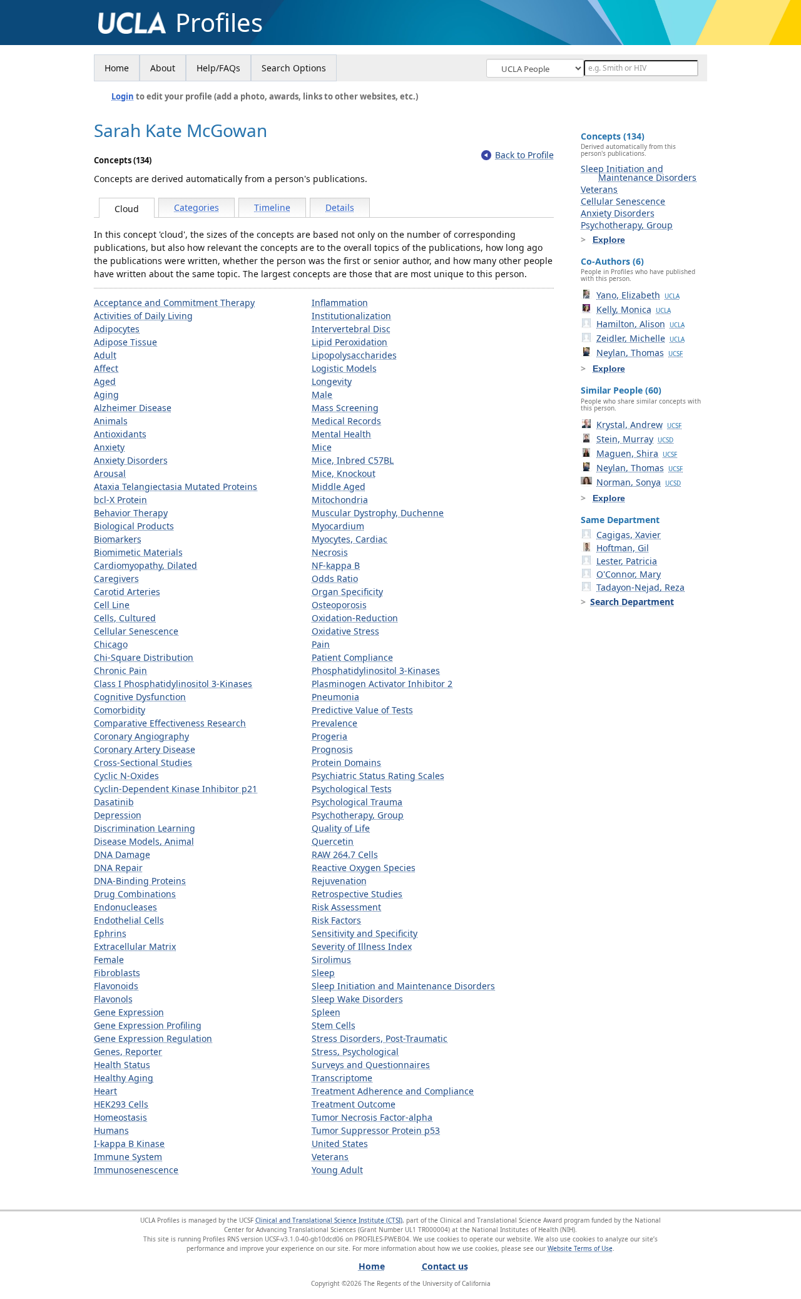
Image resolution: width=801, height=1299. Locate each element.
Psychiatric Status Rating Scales (378, 776)
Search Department (632, 602)
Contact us (445, 1266)
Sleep (323, 973)
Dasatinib (114, 802)
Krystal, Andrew (638, 424)
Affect (106, 368)
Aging (106, 394)
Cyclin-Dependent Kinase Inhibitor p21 (175, 789)
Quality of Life (341, 828)
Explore (609, 240)
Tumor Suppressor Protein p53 (376, 1130)
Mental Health (341, 434)
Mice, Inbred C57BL (353, 460)
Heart (105, 1091)
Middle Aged (338, 486)
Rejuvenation (339, 881)
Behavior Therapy (131, 513)
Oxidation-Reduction (355, 618)
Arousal (110, 473)
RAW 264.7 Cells (345, 854)
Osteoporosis (339, 605)
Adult (105, 355)
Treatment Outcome (353, 1104)
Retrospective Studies (357, 894)
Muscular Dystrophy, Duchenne (378, 513)
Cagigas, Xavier (628, 535)
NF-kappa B (336, 565)
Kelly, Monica (633, 309)
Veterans (330, 1157)
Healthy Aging (123, 1078)
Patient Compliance (352, 657)
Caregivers (116, 578)
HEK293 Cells (121, 1104)
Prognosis (332, 749)
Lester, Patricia (626, 561)
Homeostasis (120, 1117)
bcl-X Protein (120, 500)
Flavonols (113, 999)
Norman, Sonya (638, 482)
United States (340, 1143)
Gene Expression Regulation (153, 1038)
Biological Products (134, 526)
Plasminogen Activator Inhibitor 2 (382, 684)
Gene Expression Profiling (148, 1025)
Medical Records (346, 421)
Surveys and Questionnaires (371, 1065)
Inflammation (340, 302)
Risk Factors (336, 920)
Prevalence (334, 723)
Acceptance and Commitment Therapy (174, 302)
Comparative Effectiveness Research (170, 723)
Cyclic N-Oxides (126, 776)
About (162, 68)
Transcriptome (342, 1078)
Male (322, 394)
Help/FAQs (218, 68)
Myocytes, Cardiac (349, 539)
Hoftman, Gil (622, 548)
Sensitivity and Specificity (364, 933)
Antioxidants (120, 434)
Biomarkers (117, 539)
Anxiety (109, 447)
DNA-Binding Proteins (140, 881)
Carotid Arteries (127, 592)
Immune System (128, 1157)
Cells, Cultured (125, 618)
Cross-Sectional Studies (143, 762)
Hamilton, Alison (640, 324)
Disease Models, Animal (144, 841)
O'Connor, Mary (628, 574)
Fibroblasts (117, 973)
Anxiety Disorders (131, 460)
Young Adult (337, 1170)
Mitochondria (340, 500)
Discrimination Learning (144, 828)
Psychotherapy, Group (358, 815)
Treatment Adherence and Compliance (393, 1091)
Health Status (122, 1065)
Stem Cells (333, 1025)
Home (117, 68)
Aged (105, 381)
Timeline (272, 207)
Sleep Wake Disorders (357, 999)
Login (122, 96)
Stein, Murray (634, 439)
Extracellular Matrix (135, 946)
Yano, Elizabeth (638, 295)
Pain (321, 644)
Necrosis (330, 552)
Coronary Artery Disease (144, 749)
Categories (196, 207)
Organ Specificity (347, 592)
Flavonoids (116, 986)
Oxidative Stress (345, 631)
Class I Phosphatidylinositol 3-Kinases (173, 684)
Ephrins (110, 933)
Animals (111, 421)
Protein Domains (346, 762)
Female (109, 959)
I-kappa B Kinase (129, 1143)
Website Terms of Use (580, 1248)
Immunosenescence (136, 1170)
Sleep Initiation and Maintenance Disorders (403, 986)
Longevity (332, 381)
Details (339, 207)
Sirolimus (331, 959)
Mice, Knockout (343, 473)
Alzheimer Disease (132, 408)
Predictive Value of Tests (362, 710)
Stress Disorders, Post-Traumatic (379, 1038)
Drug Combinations (135, 894)
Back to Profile (524, 155)
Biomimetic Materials (138, 552)
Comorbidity (119, 710)
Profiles (219, 22)
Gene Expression (129, 1012)
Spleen (326, 1012)
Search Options (294, 68)
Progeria (329, 736)
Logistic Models (344, 368)
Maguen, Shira (636, 453)
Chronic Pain (120, 670)
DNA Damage (122, 854)
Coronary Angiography (141, 736)
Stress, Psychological (355, 1051)
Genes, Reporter (128, 1051)
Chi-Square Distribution (143, 657)
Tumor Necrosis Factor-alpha (372, 1117)
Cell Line (112, 605)
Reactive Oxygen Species (364, 868)
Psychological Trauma (357, 802)
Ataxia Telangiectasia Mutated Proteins (175, 486)
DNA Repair (118, 868)
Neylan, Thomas (639, 353)
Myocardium (338, 526)
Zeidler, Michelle (640, 338)
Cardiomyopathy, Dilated (145, 565)
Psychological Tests (352, 789)
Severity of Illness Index (362, 946)
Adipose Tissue (125, 342)
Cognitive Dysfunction (140, 697)
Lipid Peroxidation (349, 342)
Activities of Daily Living (143, 316)
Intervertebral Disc (351, 329)
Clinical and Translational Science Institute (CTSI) (328, 1220)
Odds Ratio (335, 578)
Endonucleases (125, 907)
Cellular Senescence (136, 631)
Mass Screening (345, 408)
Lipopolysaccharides (354, 355)
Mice (322, 447)
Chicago (111, 644)
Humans (111, 1130)
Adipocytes (117, 329)
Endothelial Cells (129, 920)
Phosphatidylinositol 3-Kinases (376, 670)
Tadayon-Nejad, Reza (640, 587)
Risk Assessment (346, 907)
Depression (117, 815)
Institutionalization (351, 316)
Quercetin (333, 841)
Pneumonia (335, 697)
